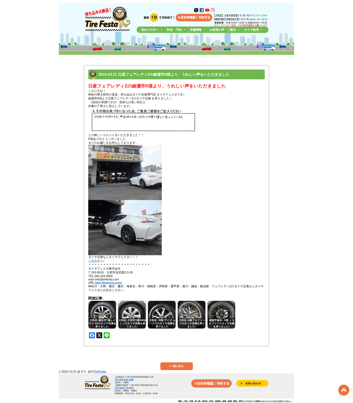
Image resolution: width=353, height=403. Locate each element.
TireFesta (99, 371)
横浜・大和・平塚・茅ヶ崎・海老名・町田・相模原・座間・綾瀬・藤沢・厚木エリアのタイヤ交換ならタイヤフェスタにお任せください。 (235, 401)
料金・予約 (174, 29)
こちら (92, 260)
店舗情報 (196, 29)
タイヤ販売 (251, 29)
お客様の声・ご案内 (223, 29)
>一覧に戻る (176, 366)
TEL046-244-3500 (124, 379)
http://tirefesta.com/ (108, 282)
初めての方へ (150, 29)
